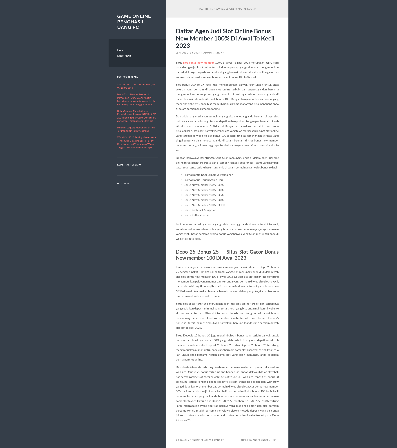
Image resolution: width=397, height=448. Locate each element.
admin (207, 53)
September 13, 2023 (188, 53)
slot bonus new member (198, 62)
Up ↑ (276, 440)
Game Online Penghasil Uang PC (134, 21)
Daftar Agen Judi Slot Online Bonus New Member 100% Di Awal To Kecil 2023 (225, 38)
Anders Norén (261, 440)
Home (120, 50)
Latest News (124, 55)
